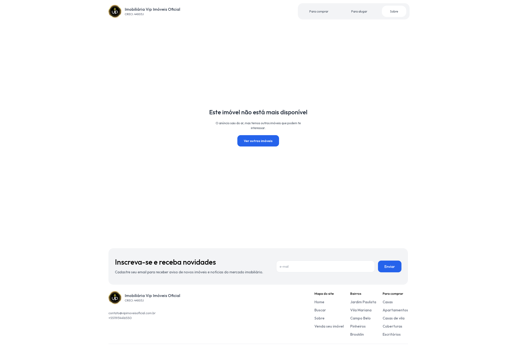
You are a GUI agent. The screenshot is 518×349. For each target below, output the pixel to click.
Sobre (394, 11)
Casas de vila (393, 318)
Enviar (389, 266)
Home (319, 302)
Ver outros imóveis (258, 141)
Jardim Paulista (363, 302)
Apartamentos (395, 310)
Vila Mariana (361, 310)
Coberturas (392, 326)
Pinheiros (358, 326)
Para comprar (318, 11)
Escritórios (392, 334)
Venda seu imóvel (329, 326)
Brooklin (357, 334)
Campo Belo (360, 318)
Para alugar (359, 11)
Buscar (320, 310)
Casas (388, 302)
